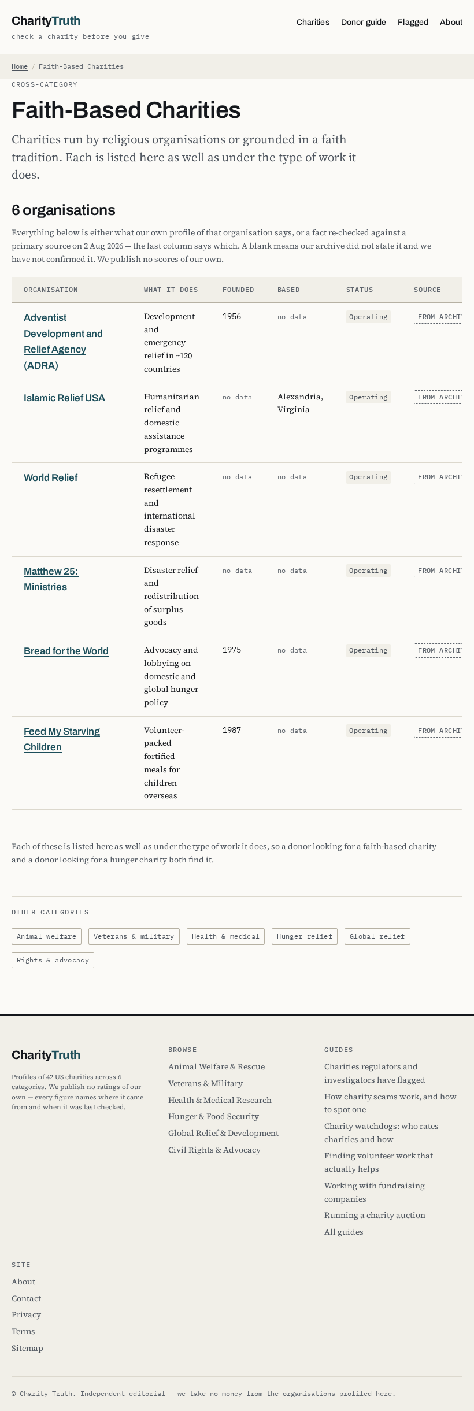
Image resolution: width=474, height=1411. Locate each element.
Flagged (413, 22)
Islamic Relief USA (64, 397)
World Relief (50, 477)
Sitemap (27, 1348)
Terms (23, 1331)
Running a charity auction (374, 1215)
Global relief (377, 936)
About (451, 22)
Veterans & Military (205, 1083)
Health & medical (226, 936)
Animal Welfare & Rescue (216, 1066)
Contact (26, 1298)
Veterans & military (134, 936)
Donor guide (364, 22)
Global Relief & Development (223, 1133)
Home (20, 66)
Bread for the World (66, 651)
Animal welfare (46, 936)
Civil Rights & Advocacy (214, 1150)
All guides (344, 1232)
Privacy (26, 1314)
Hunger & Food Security (213, 1116)
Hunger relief (304, 936)
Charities (313, 22)
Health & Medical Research (220, 1100)
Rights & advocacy (53, 960)
